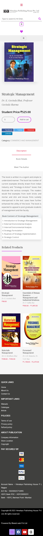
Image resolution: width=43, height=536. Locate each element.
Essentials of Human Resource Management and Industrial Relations (31, 296)
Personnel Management (28, 351)
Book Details (21, 159)
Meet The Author (21, 167)
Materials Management (7, 351)
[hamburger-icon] (23, 38)
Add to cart (24, 120)
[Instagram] (12, 532)
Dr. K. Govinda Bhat (9, 298)
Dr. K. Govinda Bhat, (12, 100)
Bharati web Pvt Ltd (19, 523)
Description (21, 150)
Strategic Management (7, 294)
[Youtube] (25, 532)
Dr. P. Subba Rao (28, 303)
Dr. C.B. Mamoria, (29, 356)
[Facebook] (18, 532)
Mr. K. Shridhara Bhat (9, 356)
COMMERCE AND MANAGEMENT (24, 140)
